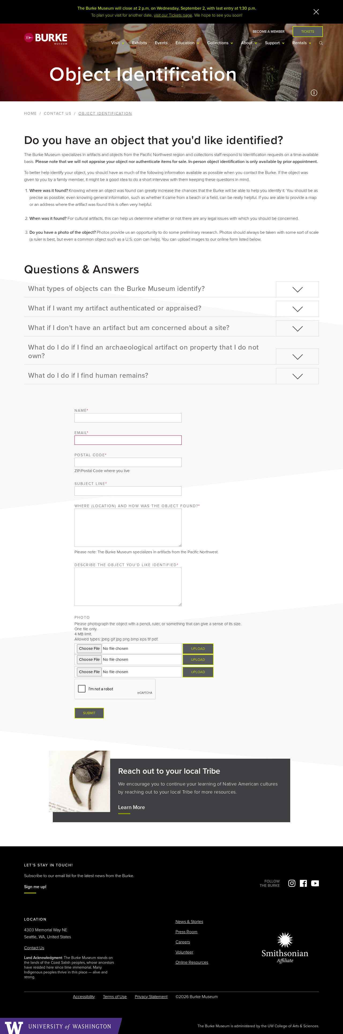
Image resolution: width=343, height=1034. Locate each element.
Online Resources (192, 962)
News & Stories (189, 921)
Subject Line (89, 483)
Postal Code (89, 455)
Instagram (292, 883)
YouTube (315, 883)
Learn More (131, 807)
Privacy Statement (151, 996)
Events (161, 43)
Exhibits (139, 43)
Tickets (307, 31)
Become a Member (269, 31)
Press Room (186, 932)
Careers (183, 942)
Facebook (303, 883)
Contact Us (58, 113)
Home (30, 113)
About (247, 43)
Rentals (300, 43)
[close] (316, 11)
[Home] (45, 38)
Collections (218, 43)
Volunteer (184, 952)
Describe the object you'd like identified (125, 565)
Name (80, 410)
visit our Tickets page (173, 15)
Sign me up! (35, 887)
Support (273, 43)
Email (80, 433)
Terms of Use (115, 996)
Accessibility (84, 996)
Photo (82, 617)
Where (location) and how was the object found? (136, 506)
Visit (116, 43)
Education (186, 43)
